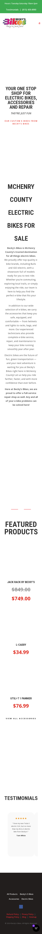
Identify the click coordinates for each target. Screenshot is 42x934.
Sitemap (32, 917)
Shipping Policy (12, 917)
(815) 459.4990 (29, 9)
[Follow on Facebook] (21, 907)
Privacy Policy (27, 914)
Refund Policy (13, 914)
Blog (24, 917)
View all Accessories (21, 718)
